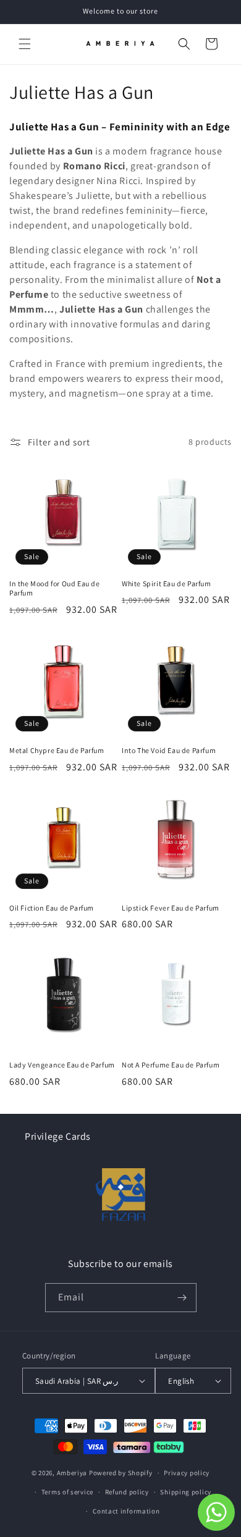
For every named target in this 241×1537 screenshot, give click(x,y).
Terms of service (67, 1492)
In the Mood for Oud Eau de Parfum (54, 588)
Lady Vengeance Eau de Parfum (62, 1064)
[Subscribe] (182, 1297)
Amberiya (72, 1472)
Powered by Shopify (121, 1472)
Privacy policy (186, 1472)
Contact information (126, 1511)
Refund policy (127, 1492)
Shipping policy (185, 1492)
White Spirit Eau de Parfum (166, 583)
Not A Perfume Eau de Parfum (170, 1064)
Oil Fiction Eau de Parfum (51, 907)
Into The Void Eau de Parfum (169, 750)
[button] (24, 43)
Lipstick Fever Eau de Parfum (170, 907)
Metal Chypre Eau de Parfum (56, 750)
